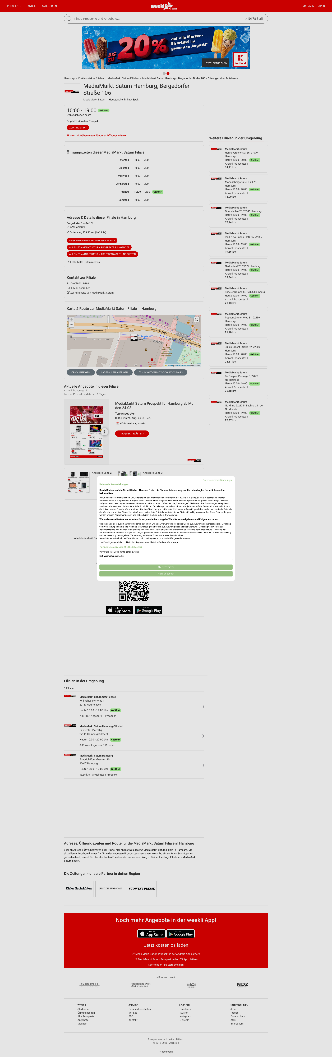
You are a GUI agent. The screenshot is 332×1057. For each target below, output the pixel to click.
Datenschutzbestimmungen (218, 480)
